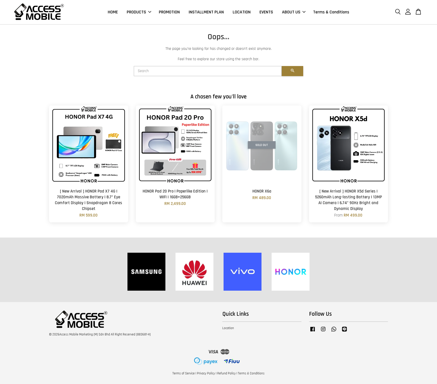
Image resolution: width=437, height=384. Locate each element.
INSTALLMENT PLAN (206, 12)
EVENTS (266, 12)
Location (228, 328)
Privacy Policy (206, 373)
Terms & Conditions (331, 12)
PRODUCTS (136, 12)
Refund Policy (226, 373)
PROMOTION (169, 12)
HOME (113, 12)
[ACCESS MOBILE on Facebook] (312, 332)
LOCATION (242, 12)
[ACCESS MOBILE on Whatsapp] (333, 332)
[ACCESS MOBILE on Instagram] (323, 332)
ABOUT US (291, 12)
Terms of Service (183, 373)
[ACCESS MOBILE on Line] (344, 332)
